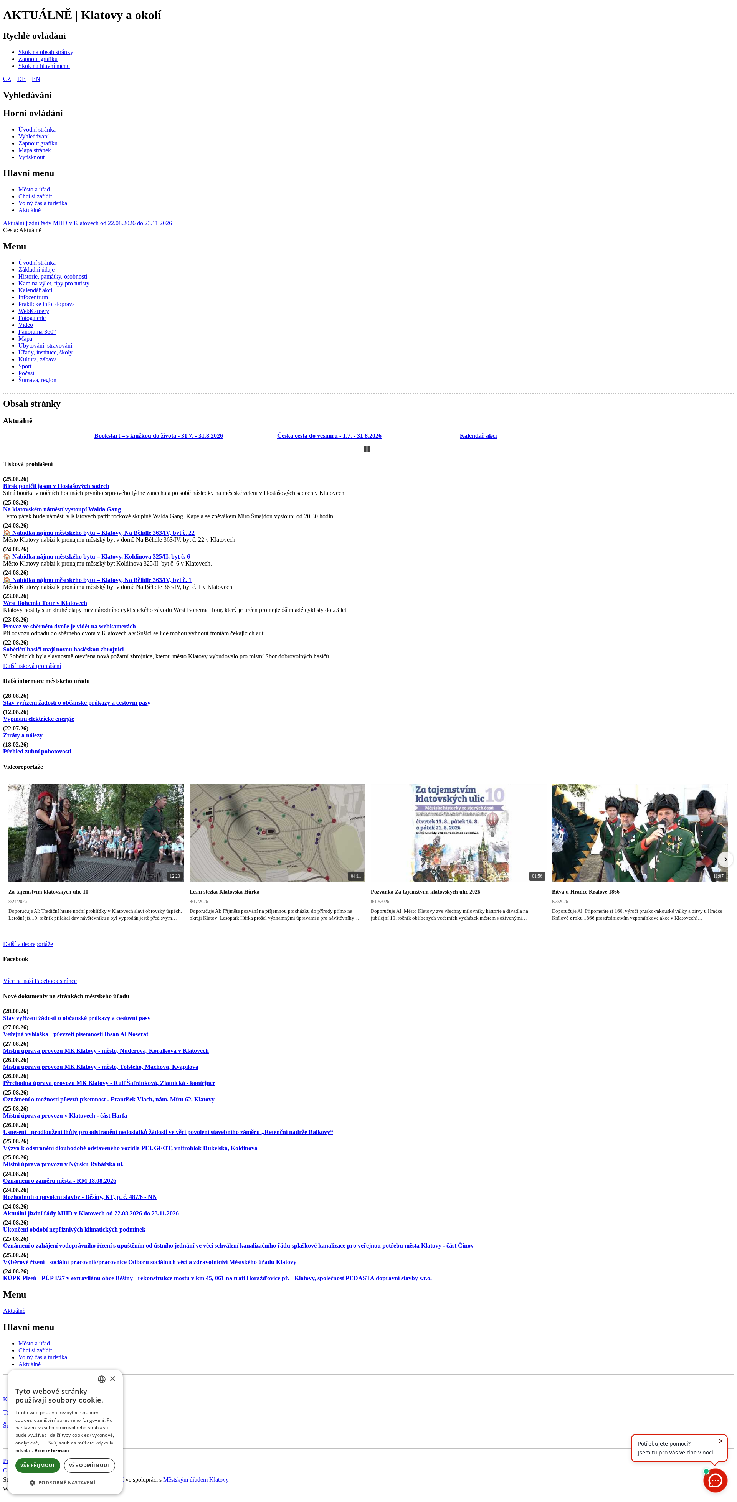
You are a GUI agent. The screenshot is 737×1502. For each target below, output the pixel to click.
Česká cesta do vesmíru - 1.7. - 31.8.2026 (329, 435)
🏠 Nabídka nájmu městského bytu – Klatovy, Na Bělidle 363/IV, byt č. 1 (97, 580)
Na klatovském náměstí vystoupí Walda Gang (62, 509)
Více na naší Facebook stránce (40, 981)
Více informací (52, 1450)
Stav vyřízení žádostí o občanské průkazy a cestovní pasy (76, 702)
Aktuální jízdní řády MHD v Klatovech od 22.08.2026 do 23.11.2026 (87, 223)
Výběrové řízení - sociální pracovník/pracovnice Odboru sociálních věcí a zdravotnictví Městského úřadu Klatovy (149, 1262)
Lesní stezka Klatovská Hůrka (224, 892)
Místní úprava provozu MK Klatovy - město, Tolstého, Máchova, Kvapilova (100, 1066)
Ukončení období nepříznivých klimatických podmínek (74, 1229)
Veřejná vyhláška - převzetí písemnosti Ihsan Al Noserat (75, 1034)
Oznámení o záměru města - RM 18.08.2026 (59, 1180)
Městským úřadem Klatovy (196, 1479)
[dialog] (65, 1432)
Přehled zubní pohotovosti (37, 751)
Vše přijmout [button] (37, 1465)
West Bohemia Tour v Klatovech (45, 603)
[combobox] (102, 1379)
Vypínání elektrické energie (38, 719)
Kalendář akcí (478, 435)
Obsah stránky (32, 404)
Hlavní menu (28, 173)
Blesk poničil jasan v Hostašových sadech (56, 486)
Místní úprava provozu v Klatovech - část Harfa (65, 1115)
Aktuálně (14, 1310)
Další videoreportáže (28, 944)
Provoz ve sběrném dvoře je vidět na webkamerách (69, 626)
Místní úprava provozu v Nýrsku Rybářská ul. (63, 1164)
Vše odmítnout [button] (89, 1465)
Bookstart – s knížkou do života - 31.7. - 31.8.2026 (158, 435)
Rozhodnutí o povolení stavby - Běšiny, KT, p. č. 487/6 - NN (80, 1197)
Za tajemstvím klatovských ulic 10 (48, 892)
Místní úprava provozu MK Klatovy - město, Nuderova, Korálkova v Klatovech (106, 1050)
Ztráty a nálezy (23, 735)
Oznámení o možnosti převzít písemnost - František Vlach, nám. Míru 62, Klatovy (109, 1099)
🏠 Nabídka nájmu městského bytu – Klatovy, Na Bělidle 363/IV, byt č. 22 (99, 532)
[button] (11, 859)
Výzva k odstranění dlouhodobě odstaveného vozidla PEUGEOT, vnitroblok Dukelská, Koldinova (130, 1148)
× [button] (112, 1379)
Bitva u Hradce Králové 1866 (586, 892)
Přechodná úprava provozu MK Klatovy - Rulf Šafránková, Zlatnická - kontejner (109, 1083)
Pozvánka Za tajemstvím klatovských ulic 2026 (425, 892)
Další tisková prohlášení (32, 666)
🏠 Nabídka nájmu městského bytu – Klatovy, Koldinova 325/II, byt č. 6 (96, 556)
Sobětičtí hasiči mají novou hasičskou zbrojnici (63, 649)
